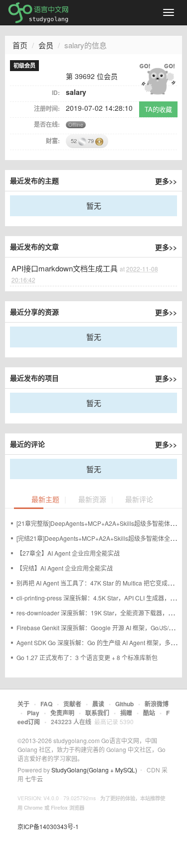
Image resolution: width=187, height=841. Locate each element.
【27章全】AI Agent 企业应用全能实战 (68, 553)
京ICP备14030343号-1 (48, 826)
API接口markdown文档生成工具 (64, 268)
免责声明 (62, 712)
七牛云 (34, 778)
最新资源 (92, 500)
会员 (45, 45)
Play (33, 712)
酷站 (149, 712)
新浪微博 (157, 703)
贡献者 (72, 703)
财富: (53, 140)
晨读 (98, 703)
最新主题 (45, 500)
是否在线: (47, 124)
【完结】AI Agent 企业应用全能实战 (64, 568)
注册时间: (47, 108)
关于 (23, 703)
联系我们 (97, 712)
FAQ (46, 703)
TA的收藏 (158, 109)
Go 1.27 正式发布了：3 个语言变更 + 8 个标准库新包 (87, 657)
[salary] (157, 78)
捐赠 (126, 712)
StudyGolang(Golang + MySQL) (94, 769)
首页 (19, 45)
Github (124, 703)
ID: (56, 92)
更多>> (166, 181)
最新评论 (139, 500)
